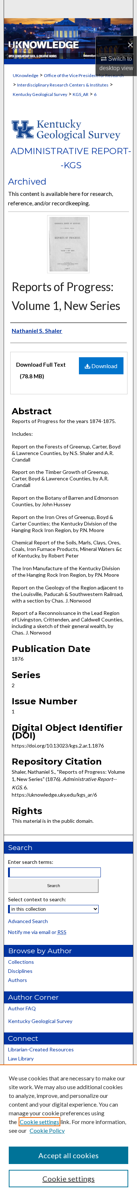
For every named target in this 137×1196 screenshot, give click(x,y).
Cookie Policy (47, 1130)
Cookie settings (39, 1121)
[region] (68, 1130)
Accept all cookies (68, 1155)
